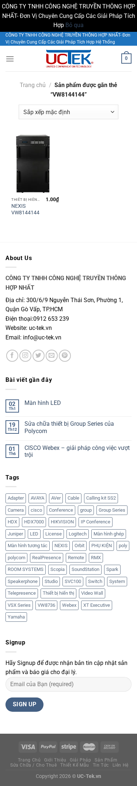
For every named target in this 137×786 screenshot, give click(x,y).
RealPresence (46, 557)
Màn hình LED (42, 402)
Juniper (15, 534)
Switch (95, 581)
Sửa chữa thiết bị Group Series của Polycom (69, 427)
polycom (16, 557)
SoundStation (85, 569)
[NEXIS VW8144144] (35, 163)
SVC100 (73, 581)
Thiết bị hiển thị (58, 593)
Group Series (112, 510)
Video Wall (92, 593)
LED (34, 534)
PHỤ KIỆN (101, 545)
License (53, 534)
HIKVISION (62, 521)
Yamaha (16, 617)
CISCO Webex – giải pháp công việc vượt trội (77, 451)
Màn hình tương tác (27, 545)
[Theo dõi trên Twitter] (39, 356)
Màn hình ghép (109, 534)
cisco (36, 510)
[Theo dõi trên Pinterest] (65, 356)
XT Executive (96, 605)
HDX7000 (34, 521)
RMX (96, 557)
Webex (69, 605)
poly (123, 545)
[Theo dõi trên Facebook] (12, 356)
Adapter (16, 498)
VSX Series (19, 605)
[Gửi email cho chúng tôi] (52, 356)
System (117, 581)
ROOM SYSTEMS (25, 569)
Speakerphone (23, 581)
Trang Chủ (29, 760)
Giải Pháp (80, 760)
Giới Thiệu (55, 760)
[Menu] (9, 59)
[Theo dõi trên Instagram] (25, 356)
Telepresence (22, 593)
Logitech (78, 534)
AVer (56, 498)
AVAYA (37, 498)
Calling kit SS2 (101, 498)
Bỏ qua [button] (74, 25)
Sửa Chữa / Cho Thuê (33, 765)
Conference (61, 510)
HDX (12, 521)
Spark (112, 569)
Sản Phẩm (106, 760)
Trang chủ (33, 85)
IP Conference (95, 521)
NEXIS (61, 545)
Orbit (79, 545)
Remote (76, 557)
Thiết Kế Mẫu (74, 765)
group (86, 510)
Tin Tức (101, 765)
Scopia (57, 569)
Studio (51, 581)
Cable (73, 498)
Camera (16, 510)
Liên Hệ (121, 765)
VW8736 (46, 605)
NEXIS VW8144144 (25, 209)
